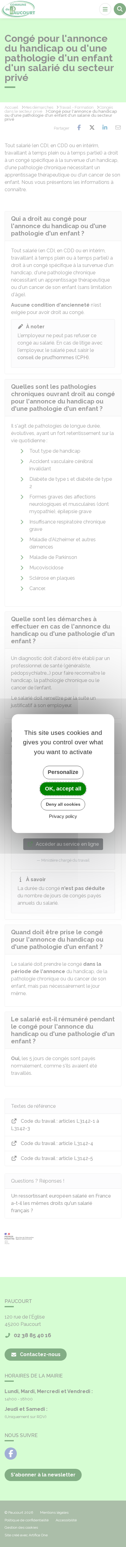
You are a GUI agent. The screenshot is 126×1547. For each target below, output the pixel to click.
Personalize (63, 772)
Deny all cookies (63, 804)
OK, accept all (63, 789)
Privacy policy (63, 816)
